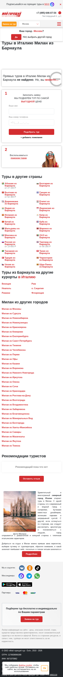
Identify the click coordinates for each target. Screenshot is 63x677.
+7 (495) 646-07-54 (46, 13)
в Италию (26, 277)
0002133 (53, 675)
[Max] (52, 4)
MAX (47, 4)
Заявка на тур (9, 24)
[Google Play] (9, 584)
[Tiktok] (37, 568)
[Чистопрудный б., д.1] (60, 12)
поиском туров (19, 158)
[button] (10, 185)
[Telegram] (29, 576)
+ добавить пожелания (31, 137)
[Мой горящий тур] (12, 14)
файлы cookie (25, 665)
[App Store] (24, 584)
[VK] (22, 568)
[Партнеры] (26, 593)
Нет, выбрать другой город (37, 37)
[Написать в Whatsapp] (37, 576)
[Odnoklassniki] (30, 568)
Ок (44, 668)
